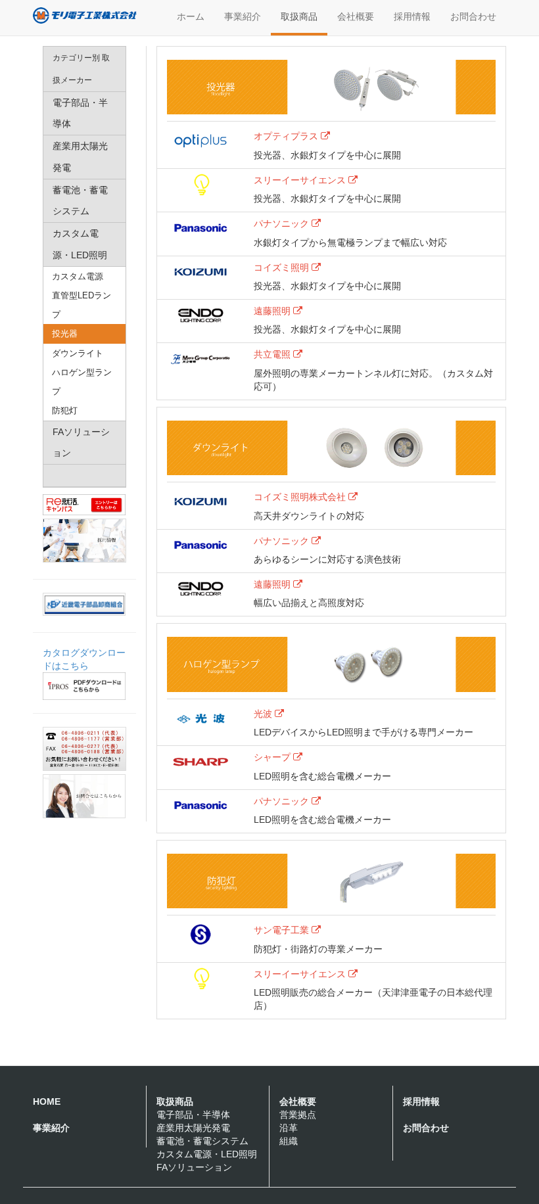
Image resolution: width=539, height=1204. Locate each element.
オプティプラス (287, 136)
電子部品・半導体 (193, 1114)
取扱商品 (299, 16)
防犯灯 (65, 410)
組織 (288, 1141)
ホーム (190, 16)
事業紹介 (242, 16)
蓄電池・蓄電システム (202, 1141)
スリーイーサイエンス (301, 180)
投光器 (65, 333)
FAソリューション (194, 1167)
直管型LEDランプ (81, 304)
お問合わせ (473, 16)
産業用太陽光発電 (193, 1128)
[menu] (84, 267)
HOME (46, 1101)
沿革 (288, 1128)
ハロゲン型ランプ (82, 381)
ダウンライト (77, 353)
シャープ (273, 757)
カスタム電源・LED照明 (206, 1154)
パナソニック (283, 223)
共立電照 (273, 354)
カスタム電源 (77, 276)
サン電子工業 (283, 930)
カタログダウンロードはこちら (84, 659)
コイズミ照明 (283, 267)
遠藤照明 (273, 311)
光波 (264, 713)
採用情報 (412, 16)
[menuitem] (84, 69)
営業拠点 (297, 1114)
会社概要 (355, 16)
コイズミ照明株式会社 (301, 497)
